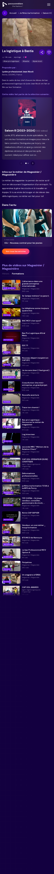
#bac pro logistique (11, 61)
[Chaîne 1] (26, 163)
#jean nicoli (37, 61)
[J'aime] (49, 52)
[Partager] (42, 52)
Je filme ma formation (30, 13)
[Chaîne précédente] (21, 163)
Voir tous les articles (16, 251)
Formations (18, 273)
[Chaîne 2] (28, 163)
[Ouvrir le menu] (48, 4)
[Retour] (4, 13)
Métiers (5, 273)
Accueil (13, 13)
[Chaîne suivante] (33, 163)
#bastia (26, 61)
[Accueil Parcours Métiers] (13, 4)
